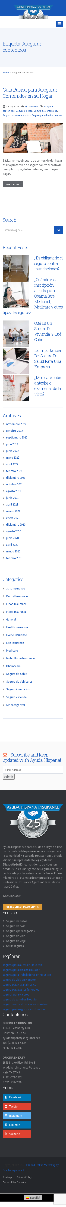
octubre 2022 (14, 443)
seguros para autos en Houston (22, 977)
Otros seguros (15, 958)
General (11, 632)
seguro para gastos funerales (21, 1002)
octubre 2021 (14, 497)
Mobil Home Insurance (20, 671)
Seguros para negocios (20, 943)
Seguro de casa (24, 123)
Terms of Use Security (14, 1194)
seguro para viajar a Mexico (19, 997)
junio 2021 (12, 510)
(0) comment (31, 118)
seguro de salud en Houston (20, 1012)
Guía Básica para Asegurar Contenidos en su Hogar (30, 105)
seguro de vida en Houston (19, 992)
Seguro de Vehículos (19, 694)
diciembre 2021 (15, 490)
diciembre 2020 (15, 537)
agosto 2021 (13, 504)
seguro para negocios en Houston (24, 1022)
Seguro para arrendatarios (17, 127)
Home (6, 85)
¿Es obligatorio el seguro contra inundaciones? (48, 276)
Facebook (15, 1110)
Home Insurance (16, 647)
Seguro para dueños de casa (47, 127)
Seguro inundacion (18, 702)
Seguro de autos (16, 934)
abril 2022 (12, 477)
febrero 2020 (14, 571)
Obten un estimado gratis (22, 919)
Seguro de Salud (16, 686)
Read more (12, 196)
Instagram (15, 1128)
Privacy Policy (24, 1189)
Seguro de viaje (16, 953)
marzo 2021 (13, 524)
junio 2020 (12, 550)
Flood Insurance (16, 616)
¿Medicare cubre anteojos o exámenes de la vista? (48, 398)
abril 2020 (12, 557)
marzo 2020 (13, 564)
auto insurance (15, 601)
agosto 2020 (13, 544)
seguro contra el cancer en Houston (25, 1017)
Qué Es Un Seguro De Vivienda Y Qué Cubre (47, 344)
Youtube (14, 1146)
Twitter (14, 1119)
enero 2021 (13, 530)
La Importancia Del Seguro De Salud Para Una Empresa (47, 371)
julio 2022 (12, 457)
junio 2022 (12, 463)
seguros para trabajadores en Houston (27, 987)
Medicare (12, 663)
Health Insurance (17, 640)
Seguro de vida (15, 948)
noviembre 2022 (16, 436)
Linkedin (14, 1137)
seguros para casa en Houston (21, 982)
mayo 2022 (12, 470)
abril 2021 (12, 517)
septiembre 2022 (16, 450)
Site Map (7, 1189)
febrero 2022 (14, 483)
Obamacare (13, 678)
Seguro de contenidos (45, 123)
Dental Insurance (17, 609)
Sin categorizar (15, 717)
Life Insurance (15, 655)
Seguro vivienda (16, 710)
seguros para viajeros (16, 1007)
